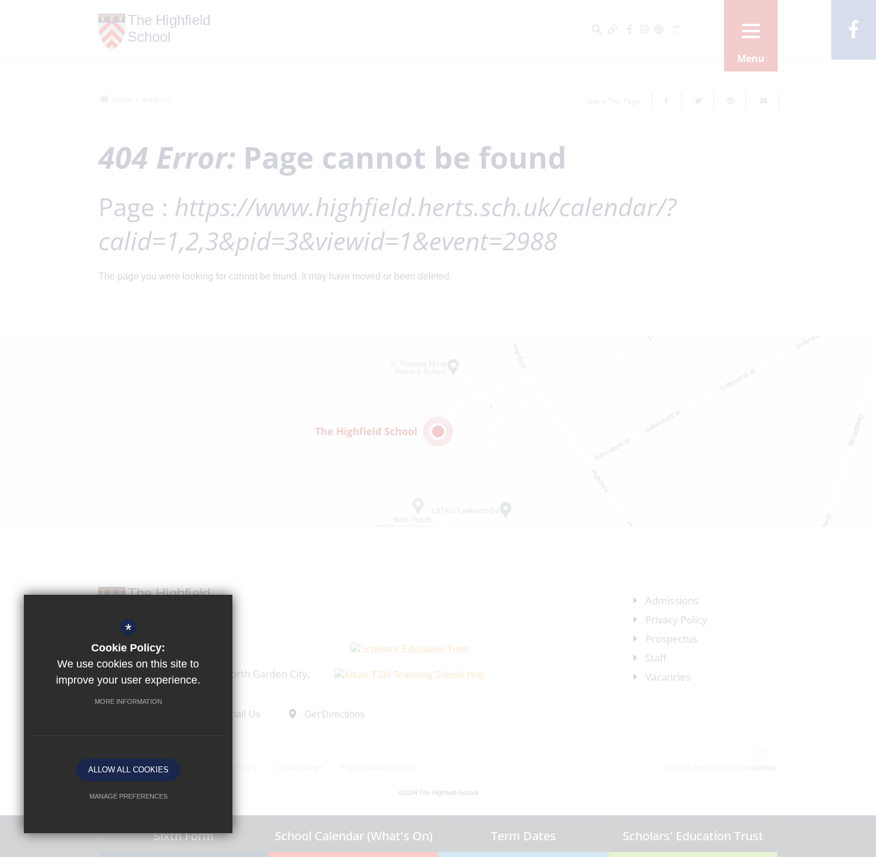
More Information (128, 701)
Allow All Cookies (128, 769)
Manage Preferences (128, 796)
